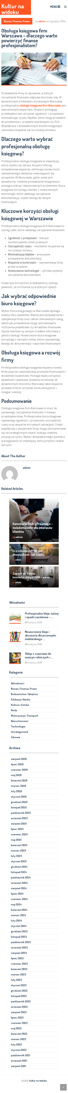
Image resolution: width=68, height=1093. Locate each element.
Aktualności (17, 683)
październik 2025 (21, 812)
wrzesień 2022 (19, 1006)
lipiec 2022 (17, 1017)
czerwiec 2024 (19, 899)
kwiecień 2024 (19, 909)
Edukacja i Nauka (20, 699)
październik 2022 (21, 1001)
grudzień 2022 (19, 990)
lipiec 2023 (17, 958)
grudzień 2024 (19, 866)
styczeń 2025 (19, 861)
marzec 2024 (18, 915)
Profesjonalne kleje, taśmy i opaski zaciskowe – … (42, 615)
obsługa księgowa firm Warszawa (40, 105)
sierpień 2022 (19, 1012)
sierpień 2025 (19, 823)
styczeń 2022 (19, 1050)
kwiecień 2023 (19, 969)
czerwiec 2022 (19, 1023)
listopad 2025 (19, 807)
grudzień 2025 (19, 802)
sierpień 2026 (19, 759)
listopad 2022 (19, 996)
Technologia (18, 726)
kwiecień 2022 (19, 1033)
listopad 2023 (19, 936)
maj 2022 (16, 1028)
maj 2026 (16, 775)
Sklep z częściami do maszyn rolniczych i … (38, 655)
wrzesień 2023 (19, 947)
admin (42, 21)
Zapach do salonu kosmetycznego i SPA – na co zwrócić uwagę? (31, 577)
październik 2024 (21, 877)
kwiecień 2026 (19, 780)
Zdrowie (15, 737)
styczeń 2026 (19, 796)
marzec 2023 (18, 974)
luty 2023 (16, 979)
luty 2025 (16, 856)
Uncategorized (19, 731)
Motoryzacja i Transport (24, 715)
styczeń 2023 (19, 985)
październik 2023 (21, 942)
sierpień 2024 (19, 888)
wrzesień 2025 (19, 818)
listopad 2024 (19, 872)
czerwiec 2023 (19, 963)
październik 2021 (20, 1055)
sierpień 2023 (19, 953)
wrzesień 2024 (19, 882)
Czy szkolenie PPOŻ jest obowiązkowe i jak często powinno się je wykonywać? (30, 554)
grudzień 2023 (19, 931)
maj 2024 (16, 904)
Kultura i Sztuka (20, 705)
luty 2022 (16, 1044)
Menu (53, 6)
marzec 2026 (18, 786)
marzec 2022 (18, 1039)
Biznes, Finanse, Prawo (17, 21)
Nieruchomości (19, 721)
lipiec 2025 (17, 829)
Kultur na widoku (12, 9)
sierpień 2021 (18, 1066)
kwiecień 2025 (19, 845)
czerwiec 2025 (19, 834)
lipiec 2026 (17, 764)
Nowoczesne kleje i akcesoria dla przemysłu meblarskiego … (40, 635)
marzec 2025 (18, 850)
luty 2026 (16, 791)
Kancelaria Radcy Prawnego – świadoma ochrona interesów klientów (33, 528)
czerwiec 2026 (19, 769)
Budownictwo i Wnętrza (24, 694)
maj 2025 (16, 839)
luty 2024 (16, 920)
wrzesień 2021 (19, 1060)
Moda (14, 710)
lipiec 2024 (17, 893)
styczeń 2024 (19, 926)
